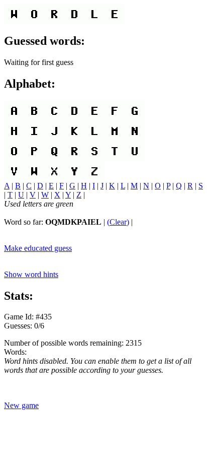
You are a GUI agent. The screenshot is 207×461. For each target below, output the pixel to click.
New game (21, 405)
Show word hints (31, 274)
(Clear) (118, 222)
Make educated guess (38, 248)
